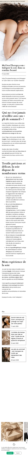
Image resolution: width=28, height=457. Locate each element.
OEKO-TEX (18, 277)
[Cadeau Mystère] (12, 433)
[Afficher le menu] (2, 6)
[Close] (26, 443)
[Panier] (26, 6)
